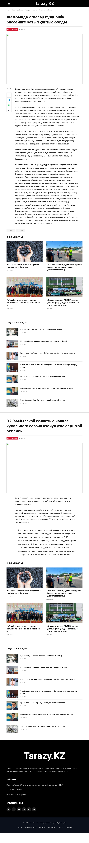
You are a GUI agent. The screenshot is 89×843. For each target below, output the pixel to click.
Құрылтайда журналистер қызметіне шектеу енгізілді (43, 341)
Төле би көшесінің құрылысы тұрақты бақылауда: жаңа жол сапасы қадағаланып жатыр (64, 267)
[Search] (80, 3)
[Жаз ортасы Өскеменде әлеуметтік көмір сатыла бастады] (25, 251)
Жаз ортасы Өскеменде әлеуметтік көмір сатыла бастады (24, 266)
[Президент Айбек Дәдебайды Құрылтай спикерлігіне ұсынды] (12, 391)
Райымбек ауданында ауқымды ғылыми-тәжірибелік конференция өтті (23, 302)
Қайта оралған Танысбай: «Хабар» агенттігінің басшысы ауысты (47, 353)
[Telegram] (9, 99)
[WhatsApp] (9, 104)
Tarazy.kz (62, 823)
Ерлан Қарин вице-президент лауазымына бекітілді (42, 376)
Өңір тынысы (12, 29)
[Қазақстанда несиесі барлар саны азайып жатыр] (12, 332)
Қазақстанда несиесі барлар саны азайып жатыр (41, 329)
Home (8, 10)
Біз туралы (51, 827)
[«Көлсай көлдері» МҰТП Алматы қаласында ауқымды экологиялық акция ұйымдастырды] (64, 287)
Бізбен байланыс (30, 827)
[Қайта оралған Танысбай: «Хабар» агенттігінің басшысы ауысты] (12, 356)
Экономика (69, 827)
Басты (20, 827)
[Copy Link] (9, 109)
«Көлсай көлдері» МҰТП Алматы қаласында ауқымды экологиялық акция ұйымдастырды (62, 302)
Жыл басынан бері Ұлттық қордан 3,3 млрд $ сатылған (44, 400)
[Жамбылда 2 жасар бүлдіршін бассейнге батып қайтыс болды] (44, 59)
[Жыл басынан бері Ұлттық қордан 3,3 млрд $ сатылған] (12, 403)
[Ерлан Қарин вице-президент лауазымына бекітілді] (12, 379)
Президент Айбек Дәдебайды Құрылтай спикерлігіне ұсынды (46, 388)
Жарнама (42, 827)
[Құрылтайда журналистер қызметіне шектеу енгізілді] (12, 344)
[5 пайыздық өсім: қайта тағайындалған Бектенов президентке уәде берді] (12, 367)
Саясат (60, 827)
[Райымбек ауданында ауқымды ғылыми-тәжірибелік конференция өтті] (25, 287)
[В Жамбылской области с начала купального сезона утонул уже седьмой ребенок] (44, 468)
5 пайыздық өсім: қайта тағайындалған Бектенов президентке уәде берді (49, 366)
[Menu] (9, 3)
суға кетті (20, 230)
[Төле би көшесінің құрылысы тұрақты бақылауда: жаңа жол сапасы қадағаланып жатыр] (64, 251)
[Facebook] (9, 95)
